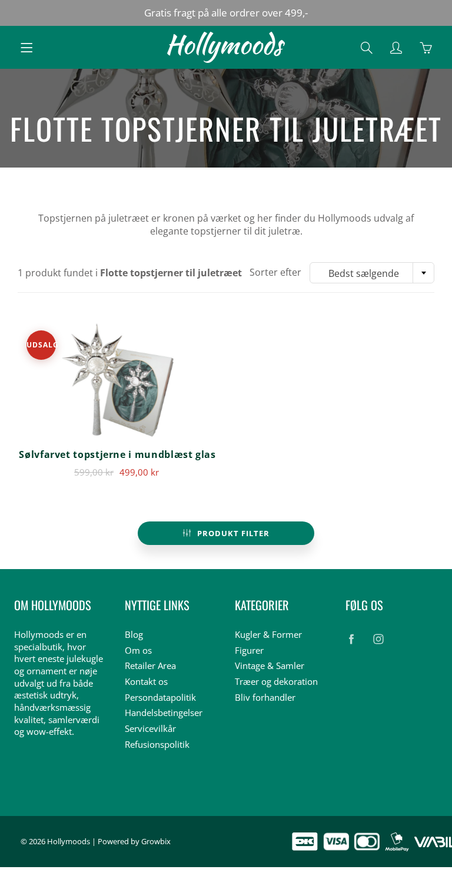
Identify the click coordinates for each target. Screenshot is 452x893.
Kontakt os (146, 681)
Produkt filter (233, 533)
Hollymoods (68, 841)
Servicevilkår (150, 728)
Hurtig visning (117, 380)
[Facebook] (351, 639)
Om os (138, 650)
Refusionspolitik (157, 744)
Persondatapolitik (160, 697)
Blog (134, 634)
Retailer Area (150, 665)
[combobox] (372, 272)
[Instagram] (378, 639)
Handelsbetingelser (163, 712)
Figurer (249, 650)
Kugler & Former (268, 634)
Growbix (156, 841)
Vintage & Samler (269, 665)
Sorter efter (275, 272)
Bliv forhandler (265, 697)
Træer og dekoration (276, 681)
